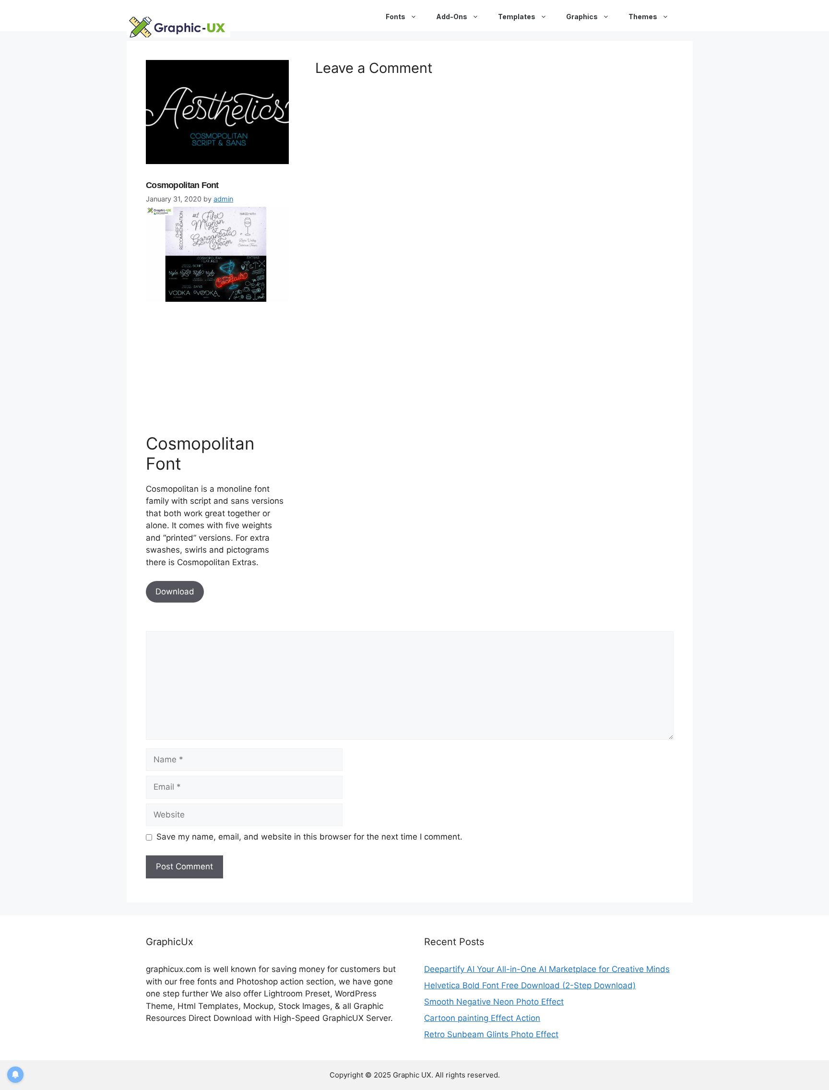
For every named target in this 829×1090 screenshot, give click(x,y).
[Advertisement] (218, 366)
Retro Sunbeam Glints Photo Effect (491, 1034)
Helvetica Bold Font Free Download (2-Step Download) (530, 985)
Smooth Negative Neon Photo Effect (494, 1002)
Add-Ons (451, 16)
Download (174, 591)
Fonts (395, 16)
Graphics (582, 16)
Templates (516, 16)
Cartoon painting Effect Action (482, 1018)
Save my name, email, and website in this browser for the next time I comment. (309, 836)
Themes (642, 16)
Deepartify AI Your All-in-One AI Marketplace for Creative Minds (547, 969)
